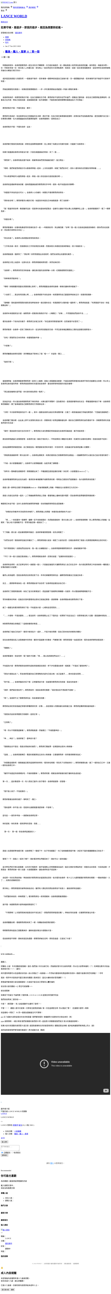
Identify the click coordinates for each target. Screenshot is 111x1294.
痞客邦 (15, 1125)
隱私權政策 (67, 1263)
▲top (3, 1138)
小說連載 (17, 1131)
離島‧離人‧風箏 (21, 1134)
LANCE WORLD (14, 16)
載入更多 (4, 1142)
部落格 (7, 40)
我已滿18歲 (5, 1290)
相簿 (7, 37)
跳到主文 (4, 22)
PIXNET (39, 1263)
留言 (20, 1125)
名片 (7, 42)
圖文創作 (18, 33)
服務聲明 (76, 1263)
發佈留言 (4, 1155)
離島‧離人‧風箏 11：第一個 (22, 51)
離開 (12, 1290)
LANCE (4, 1113)
